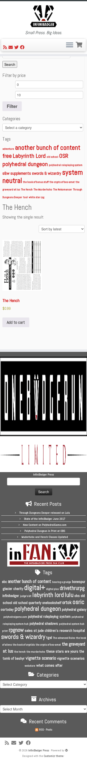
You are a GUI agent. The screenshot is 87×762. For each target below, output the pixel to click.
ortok (67, 602)
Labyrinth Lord (29, 155)
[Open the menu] (69, 45)
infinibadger (10, 595)
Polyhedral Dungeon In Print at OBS (44, 531)
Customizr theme (54, 756)
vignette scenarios (71, 658)
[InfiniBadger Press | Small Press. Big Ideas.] (43, 16)
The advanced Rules (64, 638)
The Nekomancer (62, 189)
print (5, 631)
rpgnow (16, 630)
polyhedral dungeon (25, 164)
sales (29, 630)
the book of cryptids (24, 644)
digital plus (52, 589)
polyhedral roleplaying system (65, 165)
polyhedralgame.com (15, 617)
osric (78, 602)
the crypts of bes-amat (62, 182)
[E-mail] (11, 47)
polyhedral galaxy (74, 609)
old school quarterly (27, 602)
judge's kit (25, 596)
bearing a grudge (61, 582)
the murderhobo (36, 651)
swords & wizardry (46, 173)
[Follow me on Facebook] (23, 47)
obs (77, 595)
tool (25, 197)
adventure (8, 149)
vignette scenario (41, 658)
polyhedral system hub (71, 624)
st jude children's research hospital (59, 630)
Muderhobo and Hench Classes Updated (45, 537)
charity (18, 588)
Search (9, 64)
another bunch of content (47, 147)
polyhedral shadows (43, 623)
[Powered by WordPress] (66, 749)
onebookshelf (51, 602)
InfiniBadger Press (38, 750)
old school (52, 156)
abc (4, 581)
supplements (20, 173)
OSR (63, 155)
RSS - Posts (45, 729)
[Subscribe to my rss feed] (5, 47)
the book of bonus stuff (36, 182)
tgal (49, 637)
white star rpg (36, 197)
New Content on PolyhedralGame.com (44, 525)
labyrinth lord (48, 595)
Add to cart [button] (16, 322)
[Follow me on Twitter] (17, 47)
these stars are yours (62, 651)
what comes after (49, 665)
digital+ (34, 587)
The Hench (27, 189)
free (7, 155)
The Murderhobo (43, 189)
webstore (30, 665)
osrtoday (7, 609)
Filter (12, 106)
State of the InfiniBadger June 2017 (44, 519)
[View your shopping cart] (79, 44)
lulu (69, 595)
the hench (20, 651)
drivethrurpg (72, 588)
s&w (5, 173)
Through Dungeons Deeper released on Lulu (44, 512)
